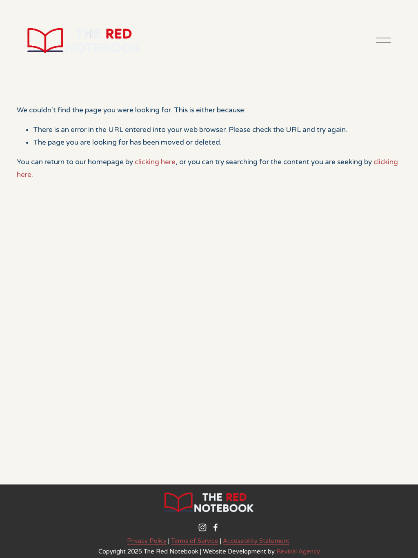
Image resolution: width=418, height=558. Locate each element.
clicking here (155, 162)
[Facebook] (215, 527)
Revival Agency (298, 551)
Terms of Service (194, 541)
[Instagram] (202, 527)
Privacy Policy (147, 541)
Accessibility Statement (256, 541)
